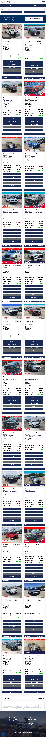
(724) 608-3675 (32, 719)
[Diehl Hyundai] (2, 2)
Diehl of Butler (6, 189)
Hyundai (8, 2)
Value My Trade (12, 67)
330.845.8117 (19, 77)
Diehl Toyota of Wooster (6, 77)
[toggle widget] (3, 734)
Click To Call (12, 70)
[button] (21, 31)
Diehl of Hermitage (29, 134)
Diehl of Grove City (29, 78)
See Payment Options (12, 64)
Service (35, 5)
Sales (12, 5)
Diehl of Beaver (29, 413)
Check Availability (12, 73)
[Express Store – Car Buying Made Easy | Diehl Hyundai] (23, 19)
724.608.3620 (40, 78)
